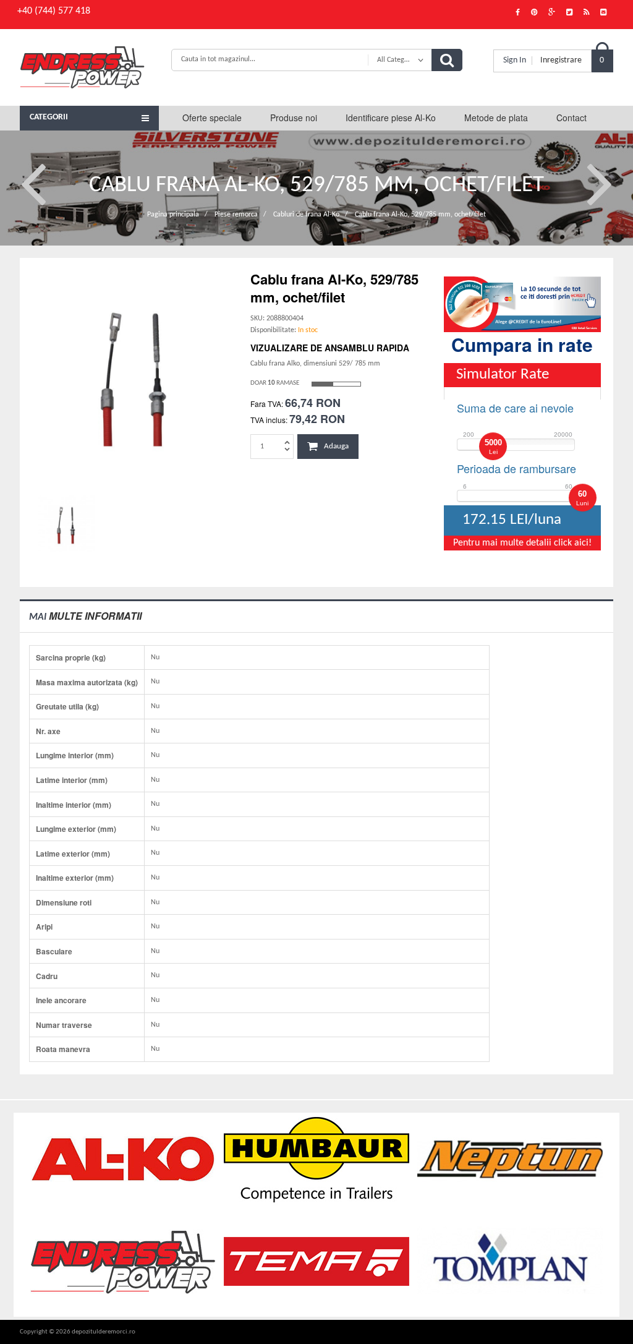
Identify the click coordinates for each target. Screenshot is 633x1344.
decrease (287, 448)
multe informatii (85, 616)
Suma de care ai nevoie (515, 408)
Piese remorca (236, 214)
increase (287, 442)
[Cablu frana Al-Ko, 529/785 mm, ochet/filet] (135, 373)
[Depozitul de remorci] (89, 67)
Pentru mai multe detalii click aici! (522, 543)
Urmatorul (600, 182)
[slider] (493, 446)
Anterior (33, 182)
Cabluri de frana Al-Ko (306, 214)
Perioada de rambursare (516, 468)
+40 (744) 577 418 (53, 11)
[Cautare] (446, 60)
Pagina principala (173, 214)
